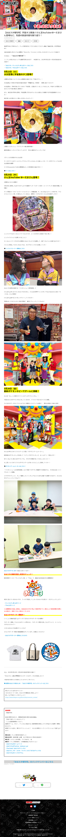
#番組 (19, 41)
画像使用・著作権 (33, 815)
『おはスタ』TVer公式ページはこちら (16, 68)
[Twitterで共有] (24, 785)
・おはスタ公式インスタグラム (14, 753)
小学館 (33, 810)
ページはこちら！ (10, 171)
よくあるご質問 (33, 827)
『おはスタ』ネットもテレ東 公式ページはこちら (19, 65)
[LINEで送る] (42, 785)
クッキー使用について (33, 817)
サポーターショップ (33, 825)
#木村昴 (35, 41)
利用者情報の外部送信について (33, 822)
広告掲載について (33, 820)
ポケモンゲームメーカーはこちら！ (15, 466)
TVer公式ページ (10, 605)
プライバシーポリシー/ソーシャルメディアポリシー (33, 813)
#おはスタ (27, 41)
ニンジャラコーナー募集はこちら (15, 248)
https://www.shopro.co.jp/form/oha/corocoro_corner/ (21, 697)
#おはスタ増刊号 (10, 41)
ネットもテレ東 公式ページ (13, 603)
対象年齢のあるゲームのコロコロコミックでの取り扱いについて (33, 830)
